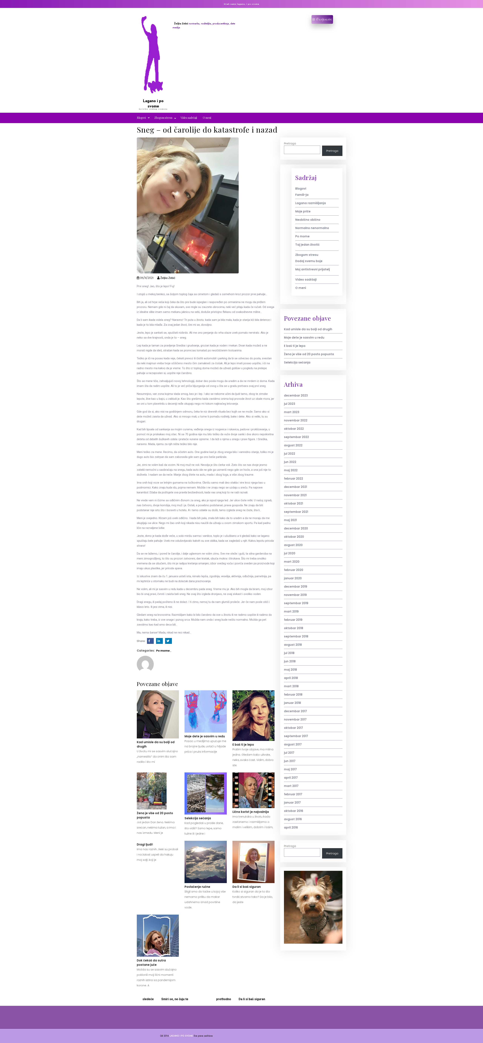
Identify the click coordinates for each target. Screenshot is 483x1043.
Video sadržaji (189, 118)
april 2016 (291, 827)
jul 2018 (289, 653)
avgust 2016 (293, 819)
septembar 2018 (296, 636)
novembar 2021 (295, 495)
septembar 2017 (296, 736)
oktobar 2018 (293, 628)
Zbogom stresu (163, 118)
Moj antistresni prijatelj (312, 269)
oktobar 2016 (293, 811)
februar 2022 (293, 479)
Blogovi (141, 118)
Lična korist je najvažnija (250, 812)
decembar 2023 (296, 395)
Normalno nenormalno (312, 228)
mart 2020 (291, 562)
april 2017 (291, 778)
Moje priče (303, 211)
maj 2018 (290, 670)
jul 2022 (289, 454)
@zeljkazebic (323, 19)
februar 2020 (293, 570)
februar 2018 (293, 695)
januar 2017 (292, 803)
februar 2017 (293, 794)
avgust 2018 (293, 645)
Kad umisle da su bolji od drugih (156, 744)
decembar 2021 (295, 487)
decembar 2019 (295, 587)
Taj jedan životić (307, 245)
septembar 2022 (296, 437)
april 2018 (291, 678)
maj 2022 (291, 470)
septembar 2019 (296, 603)
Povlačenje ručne (197, 887)
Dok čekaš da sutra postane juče (151, 962)
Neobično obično (307, 220)
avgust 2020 (293, 545)
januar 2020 (293, 578)
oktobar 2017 (293, 728)
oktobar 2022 (294, 429)
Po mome (163, 651)
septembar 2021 (296, 512)
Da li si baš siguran (246, 887)
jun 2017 (289, 761)
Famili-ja (301, 195)
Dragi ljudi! (145, 844)
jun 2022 (290, 462)
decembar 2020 (296, 528)
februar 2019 (293, 620)
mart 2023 (291, 412)
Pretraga (290, 143)
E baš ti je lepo (243, 745)
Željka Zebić (167, 278)
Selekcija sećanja (198, 818)
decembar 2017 (295, 711)
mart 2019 (291, 611)
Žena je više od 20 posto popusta (155, 815)
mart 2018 (291, 686)
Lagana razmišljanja (310, 203)
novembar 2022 (295, 420)
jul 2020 (289, 553)
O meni (207, 118)
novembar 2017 (295, 719)
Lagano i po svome (153, 103)
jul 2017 (289, 753)
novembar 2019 (295, 595)
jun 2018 (290, 661)
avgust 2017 (293, 744)
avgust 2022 (293, 445)
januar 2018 (292, 703)
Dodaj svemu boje (308, 261)
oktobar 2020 (294, 537)
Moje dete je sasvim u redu (205, 736)
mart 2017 (291, 786)
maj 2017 (290, 769)
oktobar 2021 (293, 503)
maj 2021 (290, 520)
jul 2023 (289, 404)
